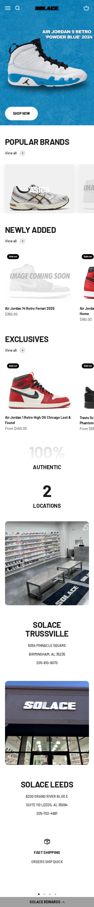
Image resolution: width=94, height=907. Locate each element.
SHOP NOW (21, 113)
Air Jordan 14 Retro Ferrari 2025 (30, 308)
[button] (47, 902)
